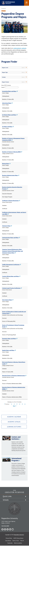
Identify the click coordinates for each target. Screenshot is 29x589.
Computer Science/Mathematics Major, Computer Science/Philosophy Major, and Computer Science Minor (12, 251)
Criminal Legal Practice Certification (11, 288)
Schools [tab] (6, 500)
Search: (3, 87)
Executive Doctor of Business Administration (13, 375)
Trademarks (10, 543)
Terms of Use (15, 540)
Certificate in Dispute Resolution (10, 200)
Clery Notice (8, 540)
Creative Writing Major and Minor (10, 276)
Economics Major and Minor (9, 338)
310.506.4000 (5, 526)
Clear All (23, 67)
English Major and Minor (8, 350)
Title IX (22, 540)
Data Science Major (7, 300)
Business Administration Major (10, 175)
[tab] (14, 67)
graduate (24, 48)
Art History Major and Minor (9, 115)
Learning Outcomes (14, 427)
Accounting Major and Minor (9, 91)
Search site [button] (3, 2)
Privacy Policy (9, 538)
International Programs (16, 459)
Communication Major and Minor (10, 237)
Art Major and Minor (7, 126)
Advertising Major (6, 103)
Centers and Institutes (16, 438)
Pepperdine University (6, 1)
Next (14, 406)
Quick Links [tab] (7, 496)
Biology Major (5, 163)
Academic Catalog (14, 422)
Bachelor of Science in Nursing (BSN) (11, 152)
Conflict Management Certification (10, 264)
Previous (7, 404)
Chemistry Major (6, 226)
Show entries (6, 85)
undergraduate (17, 48)
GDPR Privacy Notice (18, 538)
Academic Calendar (14, 417)
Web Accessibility (18, 543)
